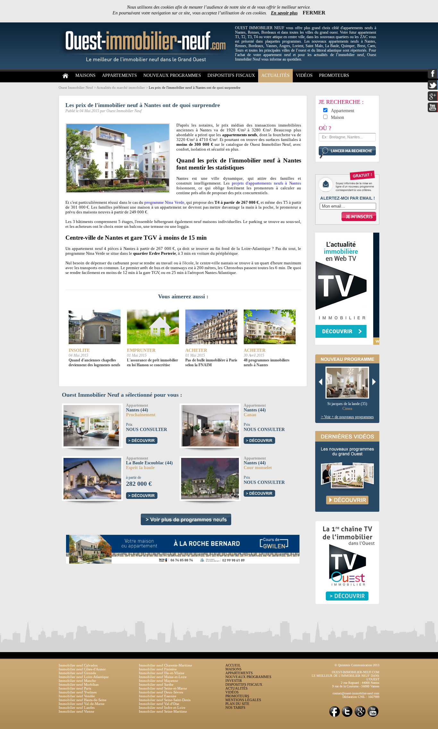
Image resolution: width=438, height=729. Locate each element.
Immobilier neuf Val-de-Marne (82, 704)
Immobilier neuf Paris (75, 688)
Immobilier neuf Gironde (77, 673)
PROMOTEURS (334, 75)
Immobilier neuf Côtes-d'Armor (82, 669)
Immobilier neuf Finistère (158, 669)
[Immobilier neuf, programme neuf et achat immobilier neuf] (145, 67)
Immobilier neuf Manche (77, 681)
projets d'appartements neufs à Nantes (266, 183)
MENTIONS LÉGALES (243, 700)
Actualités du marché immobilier (121, 87)
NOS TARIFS (235, 707)
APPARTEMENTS (119, 75)
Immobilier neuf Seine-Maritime (163, 711)
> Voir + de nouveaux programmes (347, 417)
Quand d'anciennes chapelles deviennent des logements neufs (94, 362)
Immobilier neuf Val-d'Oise (159, 704)
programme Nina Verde (164, 202)
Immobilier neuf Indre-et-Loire (162, 707)
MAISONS (85, 75)
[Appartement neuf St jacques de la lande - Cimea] (349, 383)
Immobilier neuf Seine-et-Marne (163, 688)
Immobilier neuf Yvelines (78, 692)
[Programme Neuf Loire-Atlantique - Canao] (215, 424)
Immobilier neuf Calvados (78, 665)
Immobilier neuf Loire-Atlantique (84, 677)
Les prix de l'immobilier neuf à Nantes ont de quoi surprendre (194, 87)
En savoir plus (284, 13)
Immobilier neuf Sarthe (156, 684)
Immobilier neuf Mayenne (158, 681)
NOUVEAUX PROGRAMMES (172, 75)
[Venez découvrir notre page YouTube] (372, 716)
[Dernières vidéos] (347, 518)
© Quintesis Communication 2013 (356, 665)
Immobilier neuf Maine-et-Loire (163, 677)
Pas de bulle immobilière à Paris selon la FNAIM (211, 362)
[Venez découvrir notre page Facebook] (334, 716)
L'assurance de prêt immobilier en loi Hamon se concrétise (152, 362)
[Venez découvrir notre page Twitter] (347, 716)
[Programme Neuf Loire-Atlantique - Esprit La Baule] (100, 477)
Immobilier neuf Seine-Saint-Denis (164, 700)
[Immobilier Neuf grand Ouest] (186, 519)
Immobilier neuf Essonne (157, 696)
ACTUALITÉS (275, 75)
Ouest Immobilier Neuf (76, 87)
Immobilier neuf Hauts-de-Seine (82, 700)
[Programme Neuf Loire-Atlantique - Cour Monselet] (216, 477)
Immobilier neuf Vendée (77, 696)
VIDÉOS (304, 75)
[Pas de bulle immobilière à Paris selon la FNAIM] (211, 327)
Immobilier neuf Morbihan (79, 684)
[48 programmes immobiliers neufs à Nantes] (270, 327)
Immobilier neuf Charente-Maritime (165, 665)
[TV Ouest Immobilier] (347, 611)
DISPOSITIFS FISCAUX (231, 75)
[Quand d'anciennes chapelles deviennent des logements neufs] (95, 327)
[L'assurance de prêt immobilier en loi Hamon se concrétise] (153, 327)
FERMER (314, 12)
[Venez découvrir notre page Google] (360, 716)
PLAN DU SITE (237, 704)
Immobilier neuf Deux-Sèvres (161, 692)
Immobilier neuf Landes (77, 707)
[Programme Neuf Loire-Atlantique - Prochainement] (90, 424)
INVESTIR (233, 681)
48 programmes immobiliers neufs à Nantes (267, 362)
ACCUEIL (233, 665)
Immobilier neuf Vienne (76, 711)
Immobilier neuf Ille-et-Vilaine (161, 673)
